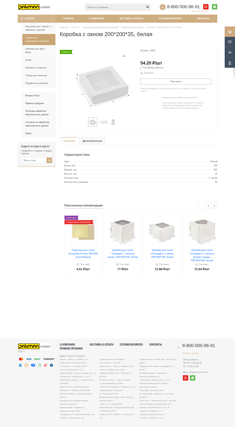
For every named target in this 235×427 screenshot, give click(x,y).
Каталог (30, 18)
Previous (209, 206)
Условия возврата (170, 18)
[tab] (69, 141)
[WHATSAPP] (214, 6)
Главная (68, 18)
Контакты (203, 18)
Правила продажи (71, 348)
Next (214, 206)
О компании (96, 18)
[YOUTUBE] (206, 6)
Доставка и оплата (131, 18)
